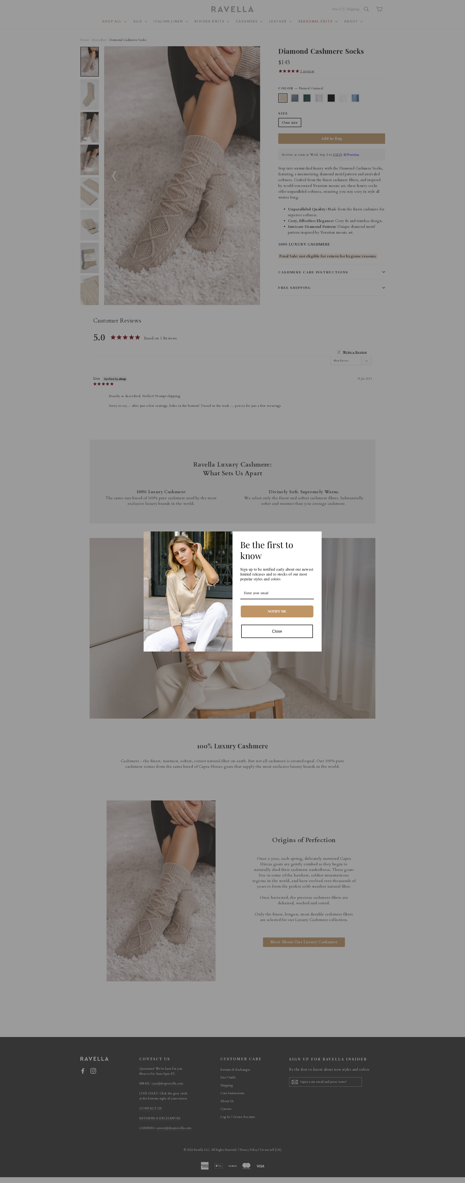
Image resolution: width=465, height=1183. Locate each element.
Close (277, 631)
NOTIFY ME (277, 611)
